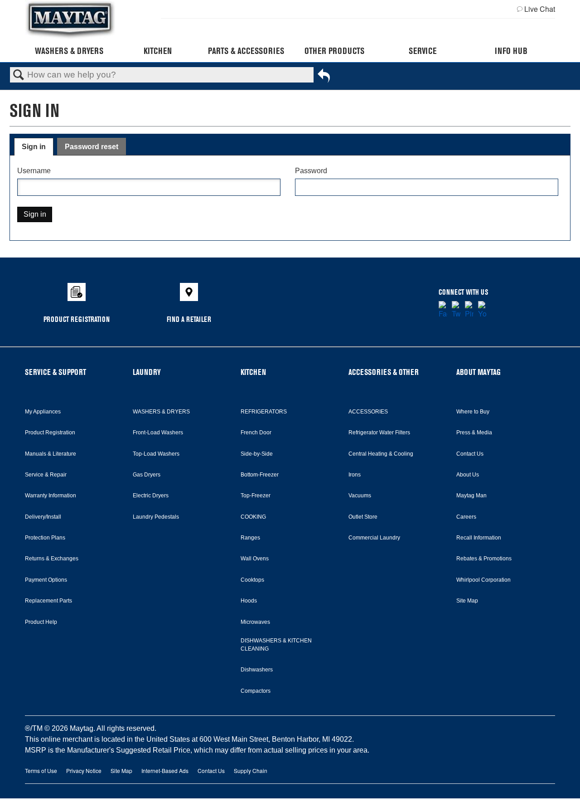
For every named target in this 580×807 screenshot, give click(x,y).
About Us (467, 475)
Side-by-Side (257, 454)
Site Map (467, 601)
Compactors (256, 691)
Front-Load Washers (158, 432)
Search (19, 75)
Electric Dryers (151, 495)
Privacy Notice (84, 770)
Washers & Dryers (69, 50)
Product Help (41, 622)
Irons (354, 475)
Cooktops (252, 580)
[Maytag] (70, 19)
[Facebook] (443, 310)
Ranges (250, 538)
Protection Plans (45, 538)
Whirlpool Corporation (483, 580)
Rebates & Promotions (484, 558)
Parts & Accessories (246, 50)
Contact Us (469, 454)
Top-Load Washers (156, 454)
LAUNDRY (147, 372)
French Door (256, 432)
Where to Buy (472, 411)
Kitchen (158, 50)
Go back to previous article (324, 77)
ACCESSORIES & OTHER (383, 372)
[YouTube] (482, 310)
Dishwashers (257, 669)
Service (422, 50)
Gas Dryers (146, 475)
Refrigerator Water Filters (379, 432)
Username (34, 171)
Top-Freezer (256, 495)
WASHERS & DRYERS (161, 411)
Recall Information (478, 538)
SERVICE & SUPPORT (55, 372)
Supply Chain (250, 770)
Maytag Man (471, 495)
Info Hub (511, 50)
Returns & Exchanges (51, 558)
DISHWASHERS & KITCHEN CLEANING (276, 644)
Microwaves (255, 622)
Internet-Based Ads (164, 770)
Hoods (249, 601)
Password (311, 171)
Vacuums (359, 495)
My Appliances (43, 411)
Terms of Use (41, 770)
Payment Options (46, 580)
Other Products (334, 50)
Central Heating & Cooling (380, 454)
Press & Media (474, 432)
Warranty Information (50, 495)
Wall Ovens (255, 558)
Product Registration (50, 432)
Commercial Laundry (374, 538)
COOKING (253, 517)
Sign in (34, 147)
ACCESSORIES (368, 411)
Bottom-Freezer (260, 475)
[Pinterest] (469, 310)
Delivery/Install (43, 517)
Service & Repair (46, 475)
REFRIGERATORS (264, 411)
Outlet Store (362, 517)
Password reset (91, 147)
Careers (466, 517)
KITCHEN (253, 372)
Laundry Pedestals (156, 517)
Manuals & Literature (50, 454)
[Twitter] (456, 310)
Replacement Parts (48, 601)
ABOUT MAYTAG (478, 372)
